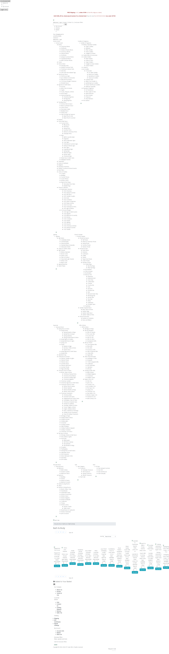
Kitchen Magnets (65, 498)
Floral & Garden (79, 234)
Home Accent (56, 41)
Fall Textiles (64, 459)
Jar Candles (86, 69)
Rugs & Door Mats (66, 182)
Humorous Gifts (91, 349)
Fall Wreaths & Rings (69, 445)
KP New (98, 466)
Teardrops (87, 306)
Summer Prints (67, 130)
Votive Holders (89, 65)
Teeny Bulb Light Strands (67, 259)
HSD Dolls (66, 198)
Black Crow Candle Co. (91, 81)
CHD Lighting (67, 222)
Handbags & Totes (92, 358)
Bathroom (61, 468)
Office (59, 485)
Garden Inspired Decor (85, 308)
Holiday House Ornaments (70, 412)
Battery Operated (65, 252)
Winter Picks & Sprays (69, 386)
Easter (62, 344)
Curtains (63, 173)
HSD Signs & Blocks (69, 208)
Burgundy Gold (91, 278)
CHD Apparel (67, 213)
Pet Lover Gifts (91, 334)
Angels (62, 90)
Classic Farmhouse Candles (93, 85)
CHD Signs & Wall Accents (70, 212)
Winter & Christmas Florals (89, 241)
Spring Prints (67, 128)
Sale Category (80, 466)
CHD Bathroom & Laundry (70, 215)
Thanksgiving (64, 449)
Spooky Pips (91, 297)
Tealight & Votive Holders (92, 64)
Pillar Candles (89, 50)
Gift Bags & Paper (65, 416)
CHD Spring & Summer (69, 227)
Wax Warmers (89, 98)
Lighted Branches (62, 264)
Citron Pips (90, 280)
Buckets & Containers (88, 318)
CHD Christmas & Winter (70, 226)
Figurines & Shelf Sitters (64, 85)
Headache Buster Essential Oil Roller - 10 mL (80, 553)
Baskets (60, 119)
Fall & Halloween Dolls (67, 456)
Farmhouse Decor (63, 74)
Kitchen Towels (67, 506)
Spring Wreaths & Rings (70, 332)
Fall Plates (63, 457)
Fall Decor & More (63, 433)
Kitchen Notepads (65, 499)
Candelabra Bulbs (65, 240)
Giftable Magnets (91, 374)
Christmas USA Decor (66, 431)
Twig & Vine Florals (87, 259)
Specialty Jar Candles (93, 76)
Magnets (60, 165)
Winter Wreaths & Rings (70, 390)
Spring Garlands (68, 336)
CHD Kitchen (67, 217)
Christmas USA (91, 391)
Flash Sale (82, 477)
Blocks (60, 44)
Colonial (90, 283)
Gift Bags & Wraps (89, 329)
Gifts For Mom (90, 339)
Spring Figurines (68, 100)
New (94, 464)
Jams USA (89, 383)
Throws (63, 478)
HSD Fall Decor (68, 194)
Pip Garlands (88, 269)
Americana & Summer (64, 356)
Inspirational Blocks (66, 58)
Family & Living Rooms (64, 484)
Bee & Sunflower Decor (67, 105)
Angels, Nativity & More (70, 409)
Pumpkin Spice (91, 304)
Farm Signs (66, 147)
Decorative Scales (65, 109)
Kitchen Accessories (66, 494)
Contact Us (70, 22)
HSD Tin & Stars (68, 205)
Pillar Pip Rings (91, 268)
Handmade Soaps (65, 492)
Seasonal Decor (60, 327)
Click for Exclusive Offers (60, 642)
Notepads (89, 360)
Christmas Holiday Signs (70, 377)
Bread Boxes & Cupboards (68, 510)
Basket (58, 30)
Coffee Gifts (90, 353)
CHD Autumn (67, 224)
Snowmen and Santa (69, 396)
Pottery (63, 503)
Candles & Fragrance (83, 41)
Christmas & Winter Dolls (67, 69)
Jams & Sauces (65, 513)
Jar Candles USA (91, 386)
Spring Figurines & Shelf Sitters (69, 351)
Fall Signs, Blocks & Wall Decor (69, 435)
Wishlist (58, 28)
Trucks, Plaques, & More (67, 92)
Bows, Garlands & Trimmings (71, 410)
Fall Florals (85, 240)
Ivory (89, 287)
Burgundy (90, 276)
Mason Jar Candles (93, 74)
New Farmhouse (102, 471)
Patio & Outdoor (65, 257)
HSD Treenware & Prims (70, 206)
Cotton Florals (86, 261)
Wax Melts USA (91, 393)
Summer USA (90, 384)
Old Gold (90, 288)
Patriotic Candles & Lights (67, 358)
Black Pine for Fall (68, 116)
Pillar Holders (89, 58)
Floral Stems (85, 250)
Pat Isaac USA (90, 388)
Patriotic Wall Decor (66, 365)
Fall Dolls (63, 71)
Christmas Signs (68, 156)
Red (89, 292)
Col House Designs (66, 210)
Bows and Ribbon (86, 320)
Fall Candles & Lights (66, 436)
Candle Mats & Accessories (90, 55)
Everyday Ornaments (63, 166)
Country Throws (65, 177)
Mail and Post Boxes (66, 79)
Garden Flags (85, 311)
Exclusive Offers (79, 22)
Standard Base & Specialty (68, 245)
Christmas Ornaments (66, 393)
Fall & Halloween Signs (69, 140)
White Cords (64, 261)
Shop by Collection (63, 187)
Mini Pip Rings (91, 266)
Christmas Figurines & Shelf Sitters (70, 383)
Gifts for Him (90, 337)
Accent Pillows (64, 179)
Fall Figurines (67, 98)
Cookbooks (90, 363)
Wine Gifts (89, 346)
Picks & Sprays (89, 271)
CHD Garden (67, 220)
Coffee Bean (91, 281)
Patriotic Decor (65, 362)
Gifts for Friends (91, 332)
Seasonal (55, 325)
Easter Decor (67, 349)
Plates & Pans (89, 60)
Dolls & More (61, 64)
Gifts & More (82, 325)
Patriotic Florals (86, 247)
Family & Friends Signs (69, 145)
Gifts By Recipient (88, 330)
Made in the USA (88, 379)
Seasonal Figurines (66, 95)
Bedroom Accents (65, 482)
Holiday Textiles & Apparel (68, 428)
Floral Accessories (84, 316)
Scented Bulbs (65, 241)
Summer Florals (86, 245)
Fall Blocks (63, 48)
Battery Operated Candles (90, 44)
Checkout (55, 38)
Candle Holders (87, 57)
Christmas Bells (68, 395)
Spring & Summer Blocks (67, 57)
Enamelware (64, 491)
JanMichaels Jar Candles (92, 83)
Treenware (61, 161)
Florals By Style (84, 248)
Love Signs (66, 142)
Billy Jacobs (66, 125)
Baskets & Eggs (68, 346)
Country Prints (64, 123)
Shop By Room (57, 464)
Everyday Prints (68, 133)
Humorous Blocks (65, 51)
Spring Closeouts (87, 473)
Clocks (60, 62)
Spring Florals (85, 243)
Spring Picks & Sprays (69, 334)
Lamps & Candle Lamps (64, 248)
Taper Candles (89, 46)
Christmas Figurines (69, 97)
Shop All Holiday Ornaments (71, 414)
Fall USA (89, 381)
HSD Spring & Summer (69, 192)
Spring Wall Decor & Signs (67, 341)
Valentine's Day (62, 355)
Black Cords (64, 262)
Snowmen (63, 423)
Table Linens (67, 508)
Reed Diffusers (90, 93)
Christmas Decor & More (64, 370)
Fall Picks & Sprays (68, 442)
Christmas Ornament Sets (70, 402)
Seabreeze (90, 302)
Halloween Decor (65, 452)
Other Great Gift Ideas (90, 356)
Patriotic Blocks (65, 53)
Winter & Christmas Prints (70, 132)
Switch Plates (61, 266)
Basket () (5, 3)
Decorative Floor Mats (69, 184)
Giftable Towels (91, 377)
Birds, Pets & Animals (66, 88)
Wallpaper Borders (66, 159)
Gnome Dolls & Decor (66, 104)
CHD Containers (68, 219)
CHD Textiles (67, 229)
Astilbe (84, 255)
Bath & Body (90, 372)
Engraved (66, 138)
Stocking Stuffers (65, 424)
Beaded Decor (64, 111)
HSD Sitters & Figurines (70, 201)
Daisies (84, 257)
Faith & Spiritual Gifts (92, 351)
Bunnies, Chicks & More (70, 348)
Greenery (84, 252)
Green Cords (64, 255)
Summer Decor (65, 363)
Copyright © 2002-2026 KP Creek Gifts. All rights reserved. (68, 647)
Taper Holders (89, 62)
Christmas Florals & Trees (67, 384)
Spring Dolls (64, 353)
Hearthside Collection (66, 189)
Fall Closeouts (86, 471)
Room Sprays (89, 95)
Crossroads (89, 71)
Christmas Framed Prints (70, 374)
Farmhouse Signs (65, 76)
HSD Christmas (68, 191)
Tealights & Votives (90, 53)
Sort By (102, 536)
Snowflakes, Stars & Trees (70, 400)
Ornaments (90, 376)
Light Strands (61, 250)
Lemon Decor (64, 107)
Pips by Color (88, 274)
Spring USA (64, 342)
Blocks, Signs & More (66, 372)
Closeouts (82, 468)
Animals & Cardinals (69, 403)
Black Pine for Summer (69, 118)
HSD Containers (68, 199)
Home (64, 22)
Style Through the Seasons (68, 114)
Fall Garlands (67, 443)
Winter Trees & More (69, 391)
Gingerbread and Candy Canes (71, 398)
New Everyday (101, 473)
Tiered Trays (64, 112)
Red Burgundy (91, 295)
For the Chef (90, 336)
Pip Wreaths (88, 273)
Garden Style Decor (87, 313)
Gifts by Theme (88, 342)
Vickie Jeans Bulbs (65, 247)
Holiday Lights (64, 421)
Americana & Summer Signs (71, 144)
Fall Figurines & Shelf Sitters (68, 450)
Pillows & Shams (65, 480)
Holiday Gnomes (65, 419)
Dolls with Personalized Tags (68, 72)
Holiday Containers (66, 430)
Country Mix (91, 285)
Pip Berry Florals (86, 262)
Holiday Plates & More (67, 417)
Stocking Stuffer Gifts (89, 370)
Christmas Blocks (65, 46)
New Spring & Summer (104, 468)
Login (60, 22)
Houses (63, 86)
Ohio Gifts (89, 348)
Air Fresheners (89, 90)
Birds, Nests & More (87, 309)
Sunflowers (85, 254)
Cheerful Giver (89, 79)
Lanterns (85, 67)
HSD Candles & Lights (69, 196)
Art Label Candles (93, 72)
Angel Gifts (90, 355)
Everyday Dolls (65, 65)
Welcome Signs (67, 152)
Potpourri (88, 97)
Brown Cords (64, 254)
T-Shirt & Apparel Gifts (92, 362)
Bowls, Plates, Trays (66, 489)
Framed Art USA (91, 396)
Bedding (63, 175)
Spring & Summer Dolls (67, 67)
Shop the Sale (90, 16)
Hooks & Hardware (63, 163)
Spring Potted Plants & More (71, 337)
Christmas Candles (66, 381)
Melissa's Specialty (90, 86)
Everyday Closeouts (88, 470)
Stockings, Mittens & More (70, 405)
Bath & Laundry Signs (69, 137)
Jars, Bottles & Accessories (68, 78)
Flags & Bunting (65, 369)
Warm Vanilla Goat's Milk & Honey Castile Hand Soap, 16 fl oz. (127, 552)
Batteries (88, 48)
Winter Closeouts (87, 475)
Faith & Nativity (65, 426)
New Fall (100, 470)
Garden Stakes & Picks (88, 314)
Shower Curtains (65, 471)
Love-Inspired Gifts (92, 344)
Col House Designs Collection (68, 81)
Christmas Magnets (69, 379)
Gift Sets (89, 369)
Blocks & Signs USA (92, 395)
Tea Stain (90, 299)
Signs (62, 135)
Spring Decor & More (63, 329)
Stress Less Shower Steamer (65, 555)
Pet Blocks (63, 55)
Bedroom (60, 475)
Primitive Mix (91, 290)
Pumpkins (63, 447)
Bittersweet (67, 440)
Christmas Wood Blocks (70, 376)
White (89, 301)
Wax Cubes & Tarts (91, 92)
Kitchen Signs (67, 154)
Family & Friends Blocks (67, 50)
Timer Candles (89, 51)
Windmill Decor (65, 83)
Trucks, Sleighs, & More (70, 407)
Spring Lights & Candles (67, 339)
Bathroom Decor (65, 473)
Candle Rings (88, 264)
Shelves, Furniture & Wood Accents (67, 168)
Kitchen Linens (65, 180)
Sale (76, 464)
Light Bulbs (61, 238)
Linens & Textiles (62, 172)
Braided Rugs (67, 186)
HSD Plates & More (69, 203)
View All (71, 532)
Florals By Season (84, 238)
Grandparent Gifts (91, 341)
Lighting (55, 234)
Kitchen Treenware (66, 512)
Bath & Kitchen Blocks (66, 60)
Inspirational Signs (68, 149)
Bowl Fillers (61, 170)
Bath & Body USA (91, 398)
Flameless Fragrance (88, 88)
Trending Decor (62, 102)
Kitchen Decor (64, 496)
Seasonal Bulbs (65, 243)
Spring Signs (67, 151)
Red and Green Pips (93, 294)
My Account (6, 6)
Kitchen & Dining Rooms (64, 487)
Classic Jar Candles (93, 78)
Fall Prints (66, 126)
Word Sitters (64, 93)
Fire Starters (86, 100)
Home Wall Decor (63, 121)
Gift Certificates (91, 365)
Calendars (89, 367)
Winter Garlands (68, 388)
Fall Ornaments (65, 454)
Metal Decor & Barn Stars (67, 158)
